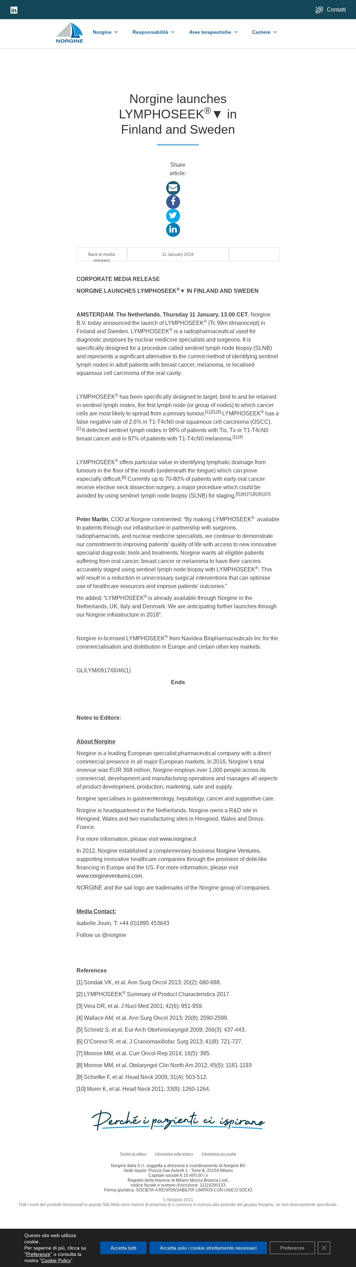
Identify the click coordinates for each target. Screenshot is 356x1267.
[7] (249, 494)
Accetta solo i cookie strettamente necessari (208, 1248)
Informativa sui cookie (219, 1154)
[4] (240, 437)
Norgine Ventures (237, 851)
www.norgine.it (178, 839)
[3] (218, 411)
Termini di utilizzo (133, 1154)
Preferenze (38, 1254)
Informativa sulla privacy (174, 1154)
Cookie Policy (56, 1260)
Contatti (337, 10)
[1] (207, 411)
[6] (124, 477)
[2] (213, 411)
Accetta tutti (123, 1248)
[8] (254, 494)
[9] (260, 494)
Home (70, 29)
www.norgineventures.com (109, 876)
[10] (267, 494)
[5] (238, 494)
